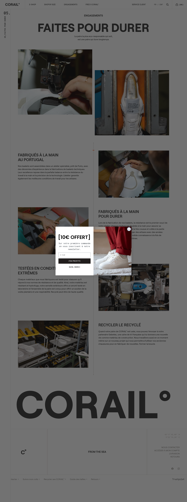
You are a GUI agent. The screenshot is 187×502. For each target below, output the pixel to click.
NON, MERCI (74, 267)
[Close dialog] (129, 229)
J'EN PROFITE (74, 261)
